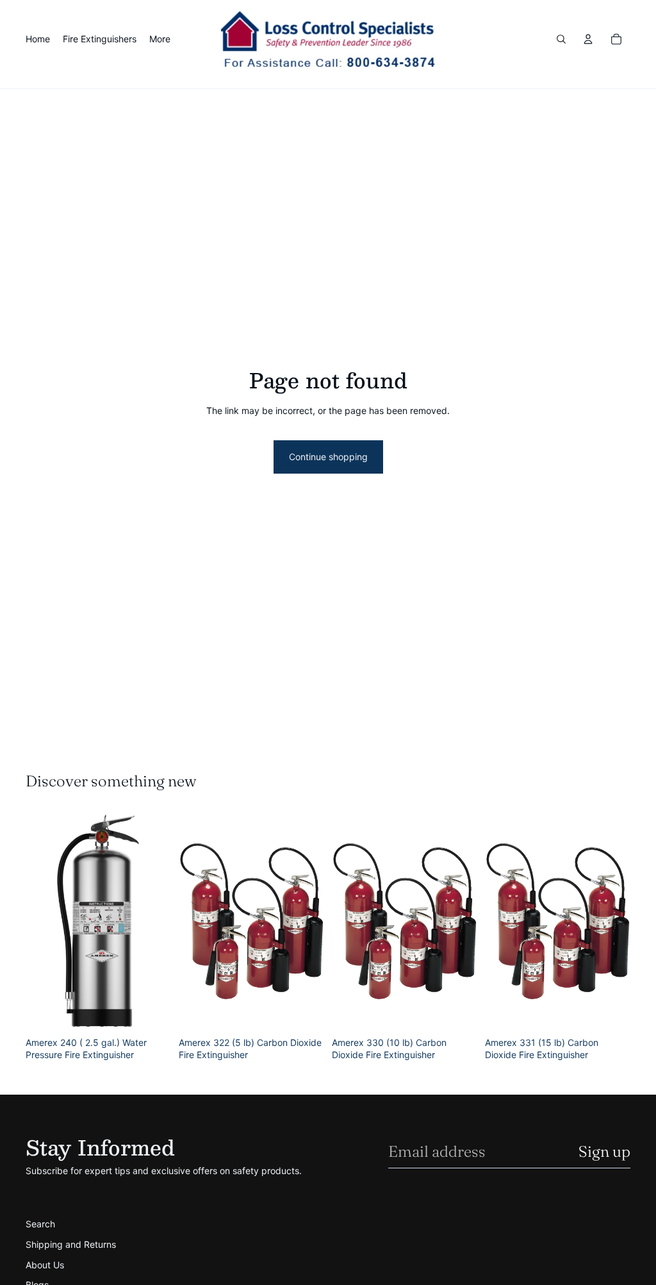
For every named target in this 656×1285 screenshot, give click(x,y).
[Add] (151, 1011)
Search (40, 1223)
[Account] (588, 39)
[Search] (561, 39)
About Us (45, 1264)
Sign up (604, 1151)
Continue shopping (328, 456)
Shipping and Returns (71, 1244)
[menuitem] (160, 39)
